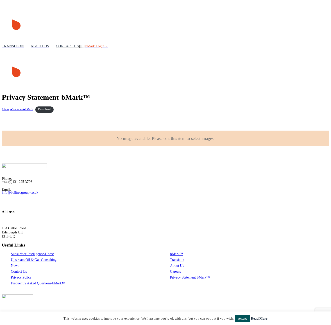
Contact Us (19, 271)
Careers (175, 271)
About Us (177, 265)
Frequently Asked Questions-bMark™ (38, 283)
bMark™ (176, 254)
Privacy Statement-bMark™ (190, 277)
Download (44, 109)
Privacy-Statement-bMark (17, 109)
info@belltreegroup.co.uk (20, 192)
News (15, 265)
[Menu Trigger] (318, 18)
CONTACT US (67, 46)
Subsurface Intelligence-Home (32, 254)
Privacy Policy (21, 277)
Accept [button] (242, 318)
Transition (177, 260)
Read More (259, 318)
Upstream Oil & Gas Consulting (34, 260)
